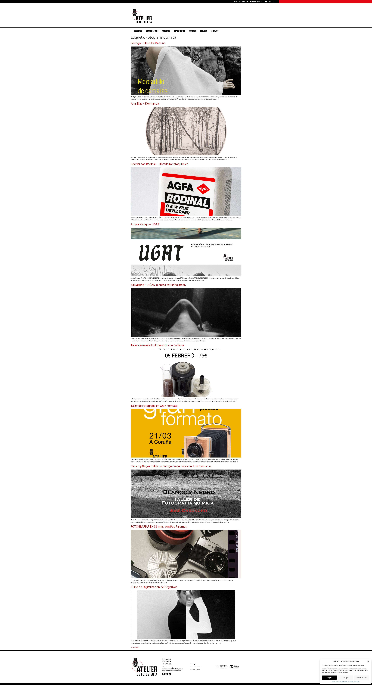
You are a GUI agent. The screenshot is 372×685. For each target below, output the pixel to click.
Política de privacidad (347, 681)
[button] (368, 661)
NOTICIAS (192, 31)
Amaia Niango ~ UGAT (145, 224)
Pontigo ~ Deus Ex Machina (148, 43)
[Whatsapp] (273, 1)
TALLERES (166, 31)
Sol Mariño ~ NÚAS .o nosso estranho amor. (158, 285)
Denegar (345, 678)
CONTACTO (214, 31)
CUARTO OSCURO (152, 31)
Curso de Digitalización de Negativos (154, 587)
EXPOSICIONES (179, 31)
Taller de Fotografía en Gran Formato (154, 406)
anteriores (135, 647)
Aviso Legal (357, 681)
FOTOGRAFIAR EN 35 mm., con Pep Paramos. (159, 526)
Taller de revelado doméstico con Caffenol (157, 345)
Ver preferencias (361, 678)
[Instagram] (269, 1)
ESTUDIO (203, 31)
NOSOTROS (138, 31)
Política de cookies (336, 681)
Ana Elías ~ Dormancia (145, 103)
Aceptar (329, 678)
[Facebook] (266, 1)
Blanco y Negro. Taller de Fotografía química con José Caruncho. (171, 466)
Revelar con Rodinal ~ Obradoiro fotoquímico (159, 164)
